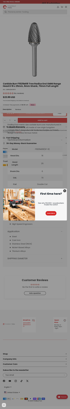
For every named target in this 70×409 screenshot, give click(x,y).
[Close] (65, 191)
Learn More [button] (51, 213)
